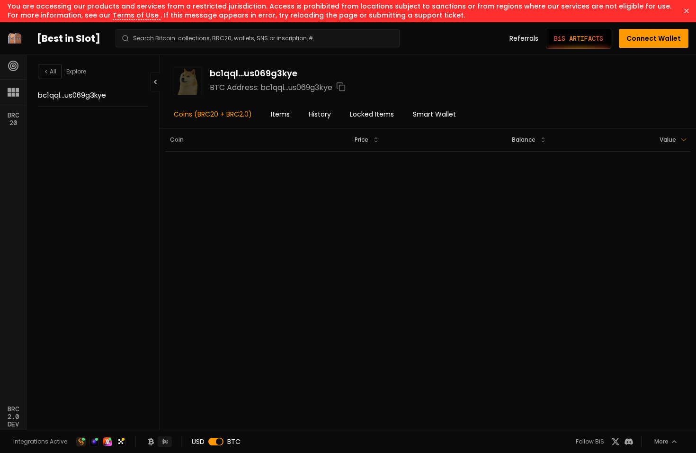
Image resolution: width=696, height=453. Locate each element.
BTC (234, 441)
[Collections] (13, 92)
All (53, 71)
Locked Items (372, 114)
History (320, 114)
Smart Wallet (434, 114)
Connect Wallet (653, 38)
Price (361, 140)
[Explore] (13, 66)
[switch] (215, 441)
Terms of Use (137, 15)
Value (668, 140)
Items (280, 114)
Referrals (523, 38)
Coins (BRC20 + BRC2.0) (213, 114)
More (661, 441)
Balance (523, 140)
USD (198, 441)
